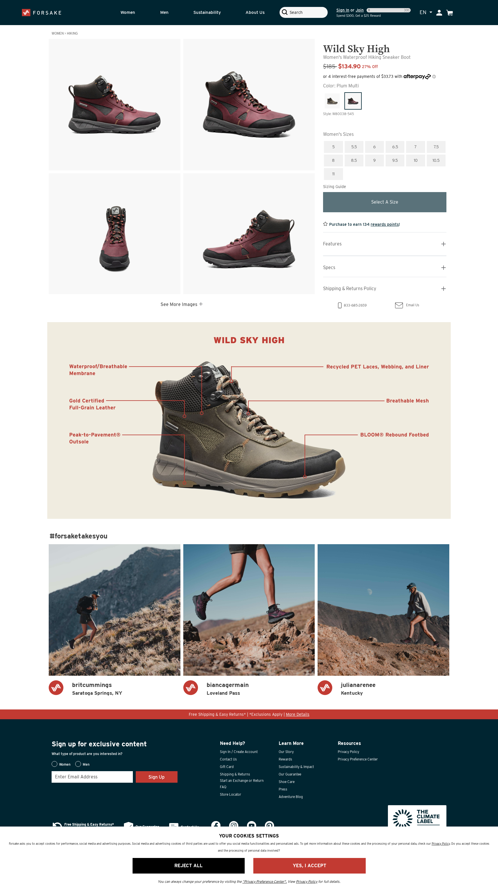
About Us (255, 12)
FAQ (223, 787)
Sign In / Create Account (239, 752)
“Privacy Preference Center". (264, 881)
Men (164, 12)
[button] (135, 12)
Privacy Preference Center (358, 759)
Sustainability (207, 12)
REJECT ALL (188, 865)
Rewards (285, 759)
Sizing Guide (334, 186)
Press (283, 789)
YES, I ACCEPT (309, 865)
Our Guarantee (290, 774)
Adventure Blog (291, 797)
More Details (298, 714)
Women (127, 12)
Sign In (342, 10)
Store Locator (230, 794)
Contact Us (228, 759)
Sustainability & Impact (296, 767)
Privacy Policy (348, 752)
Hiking (72, 33)
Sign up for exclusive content (99, 744)
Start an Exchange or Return (242, 780)
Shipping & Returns (235, 774)
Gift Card (227, 767)
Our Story (286, 752)
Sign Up (156, 777)
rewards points (385, 224)
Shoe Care (287, 782)
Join (360, 10)
